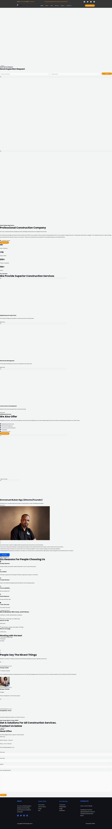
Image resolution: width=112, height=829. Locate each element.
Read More (2, 505)
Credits (39, 808)
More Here (4, 554)
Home (42, 5)
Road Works (62, 810)
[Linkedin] (94, 2)
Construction (62, 804)
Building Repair (62, 806)
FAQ (39, 810)
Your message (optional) (5, 770)
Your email (2, 758)
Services (57, 5)
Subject (1, 764)
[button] (90, 5)
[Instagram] (91, 2)
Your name (2, 752)
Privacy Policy (41, 804)
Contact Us (68, 5)
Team (51, 5)
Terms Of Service (42, 806)
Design (60, 808)
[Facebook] (84, 2)
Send (106, 73)
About (46, 5)
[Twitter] (87, 2)
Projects (62, 5)
